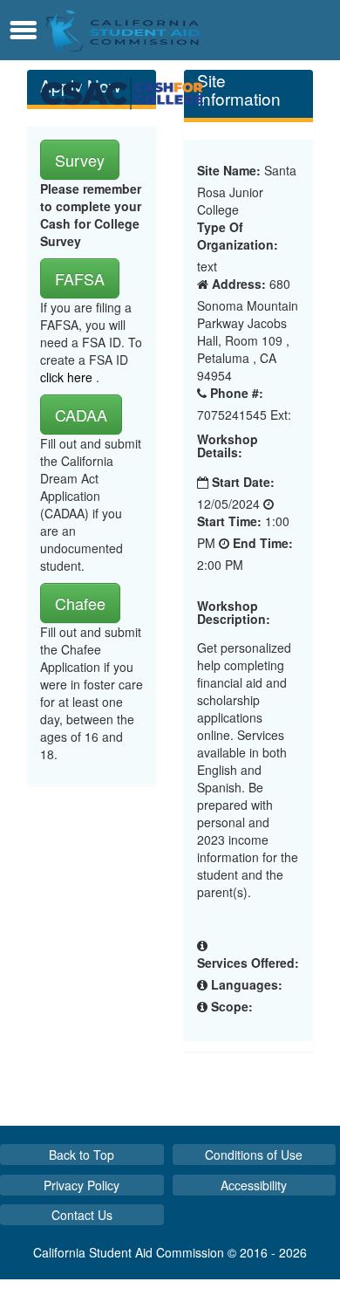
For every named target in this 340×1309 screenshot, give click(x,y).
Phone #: (236, 392)
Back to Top (81, 1154)
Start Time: (229, 521)
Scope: (232, 1006)
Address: (239, 283)
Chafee (80, 603)
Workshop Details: (227, 446)
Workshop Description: (233, 613)
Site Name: (229, 170)
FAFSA (80, 278)
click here (68, 377)
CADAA (81, 414)
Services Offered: (248, 962)
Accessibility (254, 1185)
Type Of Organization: (237, 235)
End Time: (263, 543)
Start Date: (243, 481)
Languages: (246, 984)
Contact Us (81, 1214)
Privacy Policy (81, 1185)
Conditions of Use (254, 1154)
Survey (80, 159)
